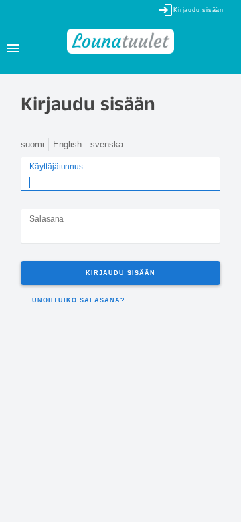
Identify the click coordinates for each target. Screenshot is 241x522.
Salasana (46, 219)
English (67, 144)
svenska (106, 144)
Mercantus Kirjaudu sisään (10, 512)
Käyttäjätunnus (56, 167)
